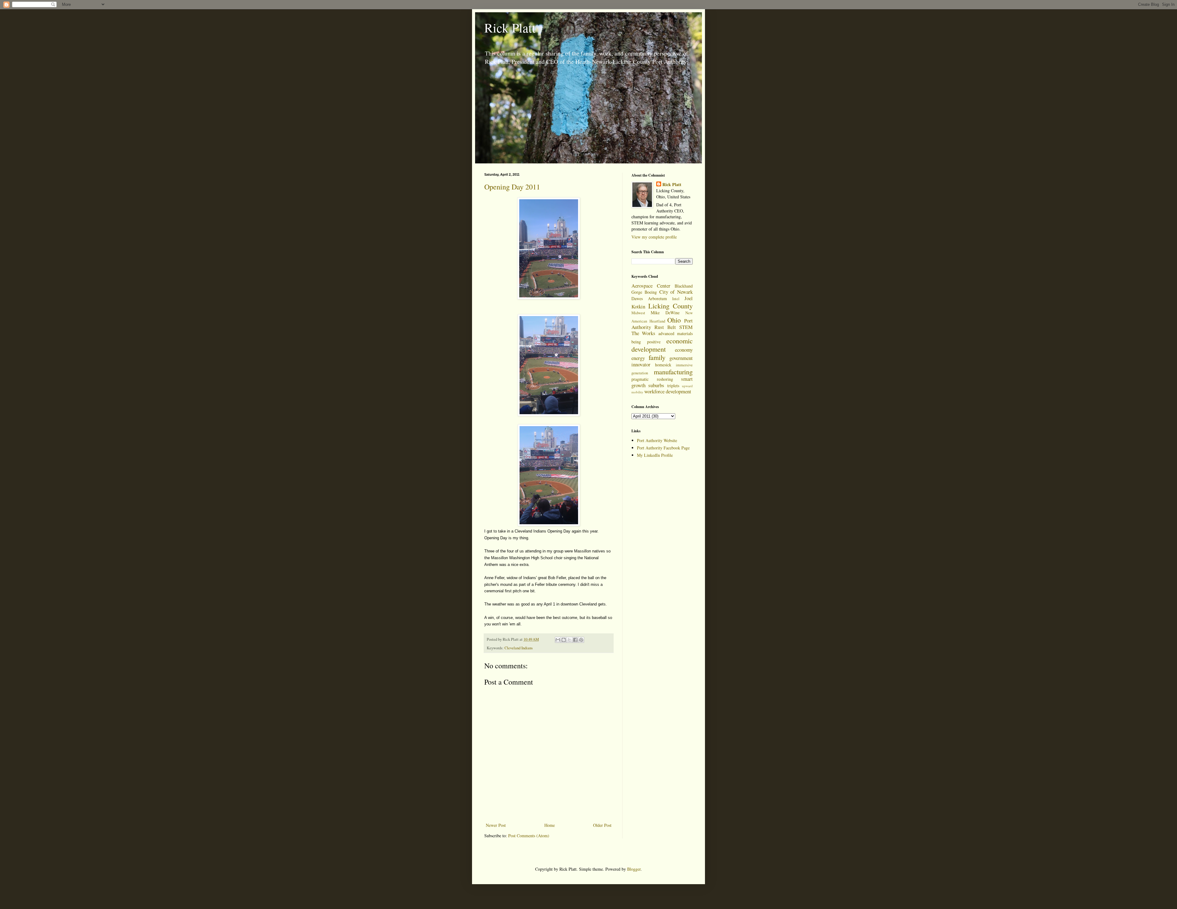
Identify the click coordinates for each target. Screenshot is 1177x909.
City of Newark (676, 291)
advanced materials (675, 333)
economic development (662, 344)
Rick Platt (510, 27)
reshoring (665, 379)
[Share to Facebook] (575, 640)
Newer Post (496, 825)
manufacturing (673, 371)
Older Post (602, 825)
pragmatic (640, 379)
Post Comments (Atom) (528, 835)
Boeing (651, 292)
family (657, 357)
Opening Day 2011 (512, 187)
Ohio (674, 319)
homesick (663, 365)
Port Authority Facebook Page (663, 448)
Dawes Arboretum (649, 298)
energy (638, 357)
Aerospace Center (650, 285)
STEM (686, 326)
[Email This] (558, 640)
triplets (673, 385)
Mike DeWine (665, 312)
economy (684, 349)
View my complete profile (654, 237)
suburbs (656, 385)
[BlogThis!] (564, 640)
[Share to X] (569, 640)
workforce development (667, 391)
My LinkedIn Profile (655, 455)
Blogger (634, 869)
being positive (646, 342)
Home (549, 825)
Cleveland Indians (519, 648)
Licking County (670, 305)
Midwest (638, 312)
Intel (676, 298)
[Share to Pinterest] (581, 640)
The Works (643, 333)
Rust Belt (665, 326)
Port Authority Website (657, 440)
